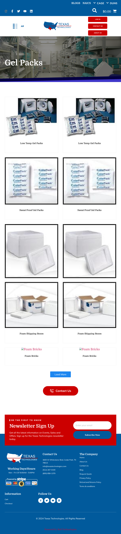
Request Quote (86, 474)
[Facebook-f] (12, 11)
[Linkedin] (31, 11)
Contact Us (84, 466)
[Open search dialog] (94, 11)
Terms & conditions (87, 486)
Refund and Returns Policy (90, 482)
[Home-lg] (6, 11)
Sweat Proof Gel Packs (31, 210)
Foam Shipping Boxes (32, 333)
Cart (6, 499)
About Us (83, 462)
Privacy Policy (85, 478)
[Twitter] (19, 11)
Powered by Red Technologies (60, 529)
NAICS (87, 3)
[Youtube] (25, 11)
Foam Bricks (31, 356)
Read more (31, 136)
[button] (99, 3)
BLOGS (75, 3)
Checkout (8, 503)
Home (82, 457)
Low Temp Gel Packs (31, 143)
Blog (81, 470)
